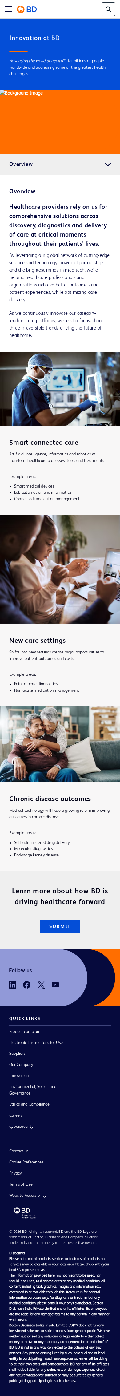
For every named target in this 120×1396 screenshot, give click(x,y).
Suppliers (17, 1053)
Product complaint (25, 1032)
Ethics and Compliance (29, 1104)
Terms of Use (21, 1184)
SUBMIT (60, 926)
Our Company (21, 1064)
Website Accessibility (27, 1195)
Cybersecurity (21, 1126)
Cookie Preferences (26, 1162)
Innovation (19, 1076)
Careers (16, 1115)
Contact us (18, 1151)
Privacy (15, 1173)
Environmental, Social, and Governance (32, 1090)
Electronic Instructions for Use (36, 1043)
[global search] (108, 9)
